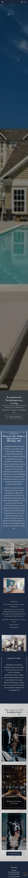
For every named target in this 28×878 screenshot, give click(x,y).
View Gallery (15, 696)
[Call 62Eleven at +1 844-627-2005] (25, 2)
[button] (22, 2)
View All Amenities (14, 561)
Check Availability (15, 417)
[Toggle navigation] (2, 2)
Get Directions (15, 854)
